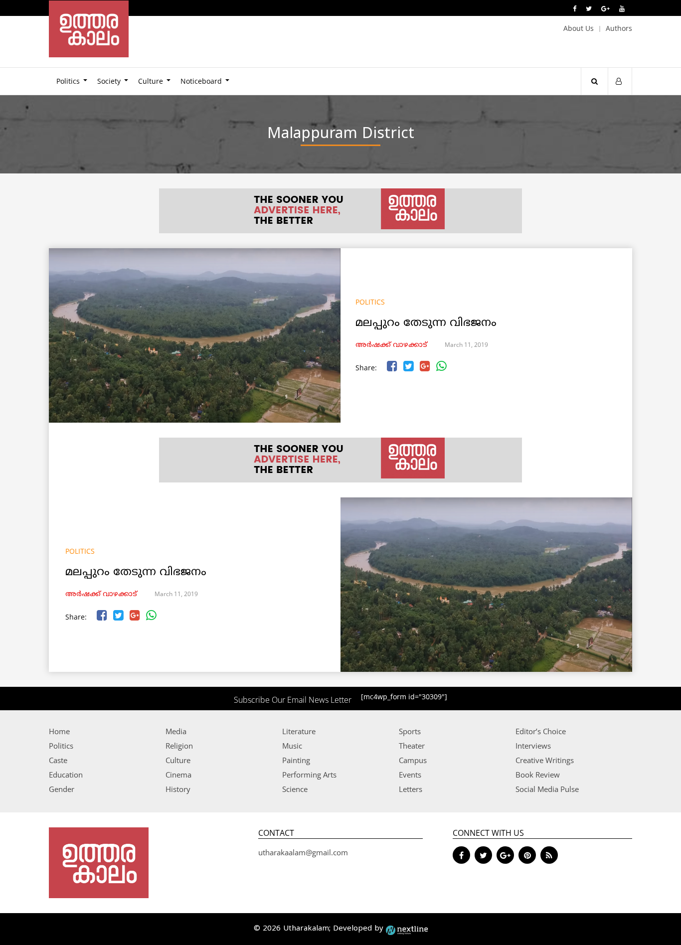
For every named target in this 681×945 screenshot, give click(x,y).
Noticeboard (201, 81)
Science (295, 789)
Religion (179, 746)
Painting (296, 760)
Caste (58, 760)
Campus (413, 760)
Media (176, 731)
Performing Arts (309, 775)
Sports (410, 731)
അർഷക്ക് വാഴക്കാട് (391, 345)
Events (410, 775)
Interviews (533, 746)
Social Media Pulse (547, 789)
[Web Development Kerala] (407, 929)
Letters (410, 789)
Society (109, 81)
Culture (150, 81)
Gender (61, 789)
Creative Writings (544, 760)
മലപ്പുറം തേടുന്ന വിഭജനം (426, 323)
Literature (299, 731)
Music (292, 746)
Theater (412, 746)
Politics (68, 81)
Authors (619, 28)
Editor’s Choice (540, 731)
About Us (578, 28)
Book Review (537, 775)
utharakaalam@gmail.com (303, 852)
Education (66, 775)
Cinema (178, 775)
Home (59, 731)
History (178, 789)
